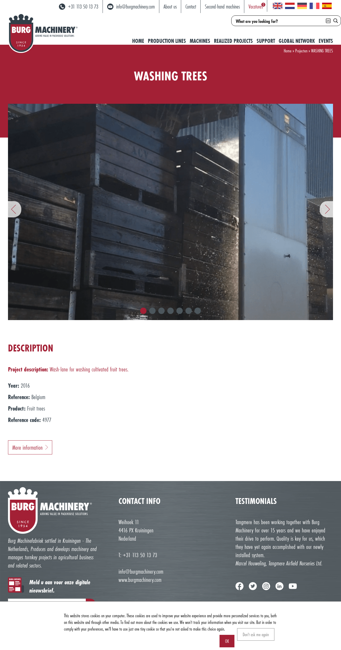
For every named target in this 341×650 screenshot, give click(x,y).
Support (266, 41)
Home (138, 41)
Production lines (167, 41)
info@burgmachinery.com (141, 571)
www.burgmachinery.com (140, 580)
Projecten (301, 50)
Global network (297, 41)
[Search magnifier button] (335, 20)
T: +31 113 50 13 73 (138, 555)
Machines (200, 41)
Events (326, 41)
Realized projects (233, 41)
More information (27, 447)
